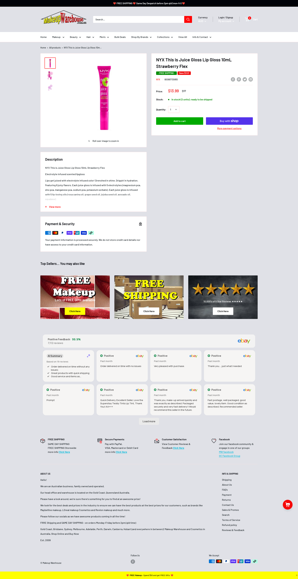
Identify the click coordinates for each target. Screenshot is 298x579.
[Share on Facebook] (233, 79)
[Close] (296, 575)
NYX (158, 79)
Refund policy (229, 524)
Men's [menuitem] (103, 36)
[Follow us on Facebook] (133, 561)
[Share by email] (250, 79)
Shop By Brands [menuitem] (139, 36)
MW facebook (226, 451)
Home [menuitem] (43, 36)
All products (55, 47)
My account (225, 21)
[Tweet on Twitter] (245, 79)
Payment (227, 494)
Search (226, 514)
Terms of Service (231, 519)
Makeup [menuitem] (56, 36)
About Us (227, 484)
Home (43, 47)
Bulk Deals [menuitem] (120, 36)
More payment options (229, 128)
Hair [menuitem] (88, 36)
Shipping (227, 479)
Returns (226, 499)
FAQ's (225, 489)
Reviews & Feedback (233, 530)
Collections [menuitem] (163, 36)
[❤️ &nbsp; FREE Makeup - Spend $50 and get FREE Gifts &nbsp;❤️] (149, 575)
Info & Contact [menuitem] (200, 36)
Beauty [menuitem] (74, 36)
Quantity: (161, 109)
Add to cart (180, 120)
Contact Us (228, 504)
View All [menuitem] (182, 36)
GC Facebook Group (229, 455)
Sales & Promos (230, 509)
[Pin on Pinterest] (239, 79)
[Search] (188, 19)
